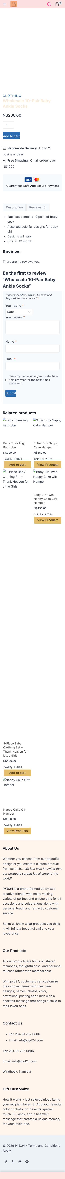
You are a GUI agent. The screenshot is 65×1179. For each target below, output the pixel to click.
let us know (15, 923)
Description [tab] (14, 207)
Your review (15, 317)
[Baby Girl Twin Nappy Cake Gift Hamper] (47, 480)
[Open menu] (5, 3)
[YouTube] (27, 1161)
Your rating (14, 305)
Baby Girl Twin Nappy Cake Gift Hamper (45, 499)
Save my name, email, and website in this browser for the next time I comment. (33, 379)
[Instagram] (20, 1161)
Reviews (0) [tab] (38, 207)
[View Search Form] (48, 4)
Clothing (12, 96)
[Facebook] (6, 1161)
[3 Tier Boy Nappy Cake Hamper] (47, 429)
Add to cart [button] (17, 464)
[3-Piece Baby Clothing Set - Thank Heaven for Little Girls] (17, 605)
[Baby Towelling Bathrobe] (17, 429)
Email (10, 359)
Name (11, 341)
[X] (13, 1161)
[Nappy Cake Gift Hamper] (17, 792)
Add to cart (11, 136)
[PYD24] (15, 4)
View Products (47, 464)
